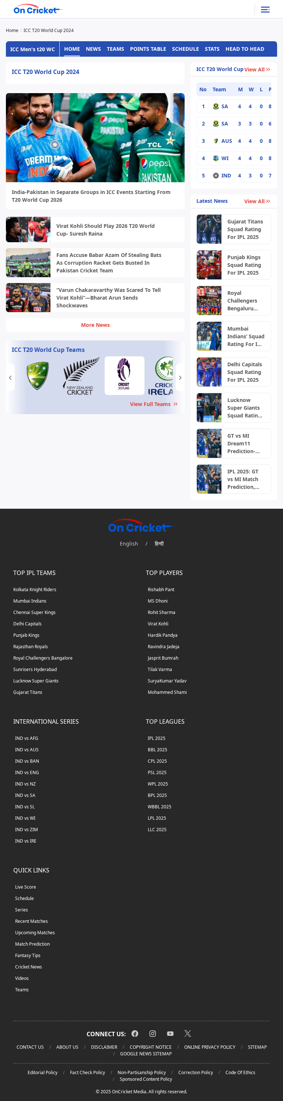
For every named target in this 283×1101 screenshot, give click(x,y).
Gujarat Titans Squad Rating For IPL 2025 (245, 229)
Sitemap (257, 1047)
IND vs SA (25, 795)
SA (224, 106)
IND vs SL (25, 807)
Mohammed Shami (167, 692)
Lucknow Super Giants (36, 681)
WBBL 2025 (159, 807)
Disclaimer (104, 1047)
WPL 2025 (158, 784)
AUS (226, 140)
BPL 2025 (157, 795)
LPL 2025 (157, 818)
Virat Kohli (158, 624)
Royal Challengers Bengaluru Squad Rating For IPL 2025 (244, 300)
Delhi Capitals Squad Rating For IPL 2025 (244, 372)
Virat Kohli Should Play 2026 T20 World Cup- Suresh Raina (105, 229)
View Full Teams (150, 403)
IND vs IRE (25, 841)
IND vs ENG (27, 772)
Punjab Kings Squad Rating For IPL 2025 (244, 265)
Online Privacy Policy (209, 1047)
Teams (22, 990)
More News (95, 324)
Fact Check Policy (87, 1072)
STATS (212, 48)
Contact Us (30, 1047)
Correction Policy (195, 1072)
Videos (22, 978)
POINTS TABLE (148, 48)
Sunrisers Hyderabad (35, 669)
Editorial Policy (42, 1072)
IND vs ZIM (26, 829)
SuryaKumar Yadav (167, 681)
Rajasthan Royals (30, 646)
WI (224, 158)
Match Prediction (32, 944)
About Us (67, 1047)
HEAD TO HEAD (245, 48)
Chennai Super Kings (34, 612)
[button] (10, 377)
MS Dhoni (158, 601)
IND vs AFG (26, 738)
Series (21, 910)
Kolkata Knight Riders (34, 589)
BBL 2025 (157, 750)
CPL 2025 (157, 761)
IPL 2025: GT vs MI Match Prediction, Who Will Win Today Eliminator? (244, 479)
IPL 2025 (156, 738)
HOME (72, 48)
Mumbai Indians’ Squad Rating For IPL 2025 (246, 336)
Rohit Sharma (161, 612)
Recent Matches (31, 921)
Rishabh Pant (161, 589)
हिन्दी (159, 543)
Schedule (24, 898)
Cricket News (28, 967)
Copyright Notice (151, 1047)
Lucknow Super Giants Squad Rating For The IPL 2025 (244, 407)
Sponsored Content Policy (146, 1079)
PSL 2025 (157, 772)
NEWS (93, 48)
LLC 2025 (157, 829)
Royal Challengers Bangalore (43, 658)
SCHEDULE (185, 48)
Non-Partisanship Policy (142, 1072)
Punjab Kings (26, 635)
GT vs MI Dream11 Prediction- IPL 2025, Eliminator (241, 443)
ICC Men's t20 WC (32, 49)
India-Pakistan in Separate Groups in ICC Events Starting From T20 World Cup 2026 (91, 195)
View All (254, 69)
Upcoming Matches (35, 932)
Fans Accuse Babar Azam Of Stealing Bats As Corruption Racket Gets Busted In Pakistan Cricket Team (108, 262)
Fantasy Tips (28, 955)
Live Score (25, 887)
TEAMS (115, 48)
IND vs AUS (27, 750)
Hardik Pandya (163, 635)
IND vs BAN (27, 761)
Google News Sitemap (146, 1054)
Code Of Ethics (240, 1072)
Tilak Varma (160, 669)
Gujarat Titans (27, 692)
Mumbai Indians (29, 601)
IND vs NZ (25, 784)
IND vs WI (25, 818)
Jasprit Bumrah (163, 658)
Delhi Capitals (27, 624)
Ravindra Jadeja (163, 646)
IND (226, 175)
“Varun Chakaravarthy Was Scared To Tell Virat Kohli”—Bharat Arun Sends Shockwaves (108, 297)
